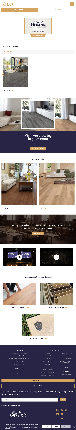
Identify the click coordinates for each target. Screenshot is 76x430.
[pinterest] (61, 414)
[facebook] (57, 410)
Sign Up (63, 399)
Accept (46, 426)
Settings (65, 426)
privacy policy (16, 427)
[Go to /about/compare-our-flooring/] (56, 296)
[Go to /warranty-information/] (38, 327)
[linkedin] (57, 414)
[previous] (1, 29)
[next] (75, 29)
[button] (3, 75)
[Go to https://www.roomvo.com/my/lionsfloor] (19, 296)
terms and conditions (28, 427)
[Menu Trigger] (72, 4)
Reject (56, 426)
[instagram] (61, 410)
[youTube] (61, 418)
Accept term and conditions (11, 405)
